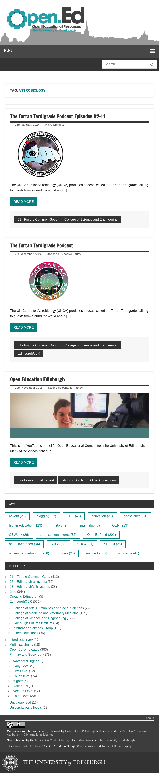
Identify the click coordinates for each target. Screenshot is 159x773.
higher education (25, 525)
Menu (8, 50)
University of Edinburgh (80, 731)
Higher (18, 681)
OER (120, 525)
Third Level (21, 696)
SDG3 (58, 544)
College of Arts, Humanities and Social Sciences (48, 608)
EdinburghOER (29, 353)
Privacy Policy (86, 746)
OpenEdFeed (101, 534)
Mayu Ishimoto (54, 124)
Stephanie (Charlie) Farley (63, 253)
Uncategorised (20, 702)
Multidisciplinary (21, 644)
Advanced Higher (26, 661)
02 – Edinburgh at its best (28, 581)
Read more (23, 201)
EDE (74, 516)
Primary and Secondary (27, 654)
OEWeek (19, 534)
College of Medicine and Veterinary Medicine (46, 613)
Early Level (21, 666)
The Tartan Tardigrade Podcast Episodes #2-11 (57, 116)
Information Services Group (33, 628)
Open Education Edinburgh (37, 379)
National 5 (20, 686)
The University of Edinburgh (116, 740)
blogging (46, 516)
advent (17, 516)
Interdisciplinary (21, 639)
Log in (150, 717)
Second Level (23, 691)
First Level (20, 671)
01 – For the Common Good (30, 576)
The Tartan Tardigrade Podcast (41, 245)
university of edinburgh (29, 553)
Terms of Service (113, 746)
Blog (13, 591)
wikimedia (96, 553)
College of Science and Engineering (91, 219)
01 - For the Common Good (38, 219)
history (61, 525)
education (102, 516)
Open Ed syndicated (24, 649)
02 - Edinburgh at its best (36, 480)
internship (90, 525)
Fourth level (21, 676)
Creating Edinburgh (24, 596)
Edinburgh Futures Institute (32, 623)
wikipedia (128, 553)
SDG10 (113, 544)
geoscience (135, 516)
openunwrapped (24, 544)
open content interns (58, 534)
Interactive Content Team (51, 740)
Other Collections (103, 480)
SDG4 (85, 544)
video (67, 553)
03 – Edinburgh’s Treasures (30, 586)
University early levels (26, 707)
